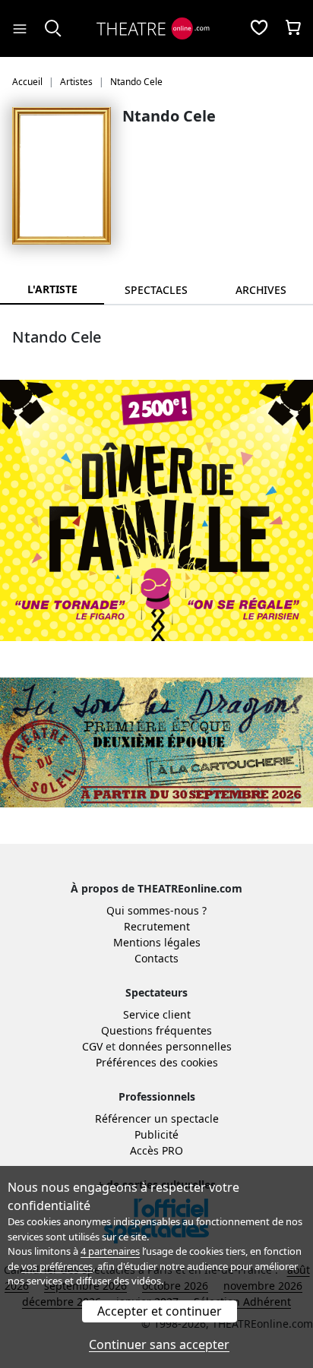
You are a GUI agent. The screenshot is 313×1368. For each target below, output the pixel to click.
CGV (92, 1046)
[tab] (156, 290)
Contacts (156, 958)
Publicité (156, 1134)
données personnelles (175, 1046)
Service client (157, 1014)
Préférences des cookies (157, 1062)
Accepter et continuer (159, 1311)
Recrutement (157, 926)
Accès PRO (156, 1150)
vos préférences (57, 1266)
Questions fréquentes (156, 1030)
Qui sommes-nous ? (156, 910)
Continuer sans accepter (159, 1344)
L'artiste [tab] (52, 289)
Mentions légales (157, 942)
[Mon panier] (293, 28)
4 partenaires (110, 1251)
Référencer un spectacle (157, 1118)
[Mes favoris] (259, 28)
